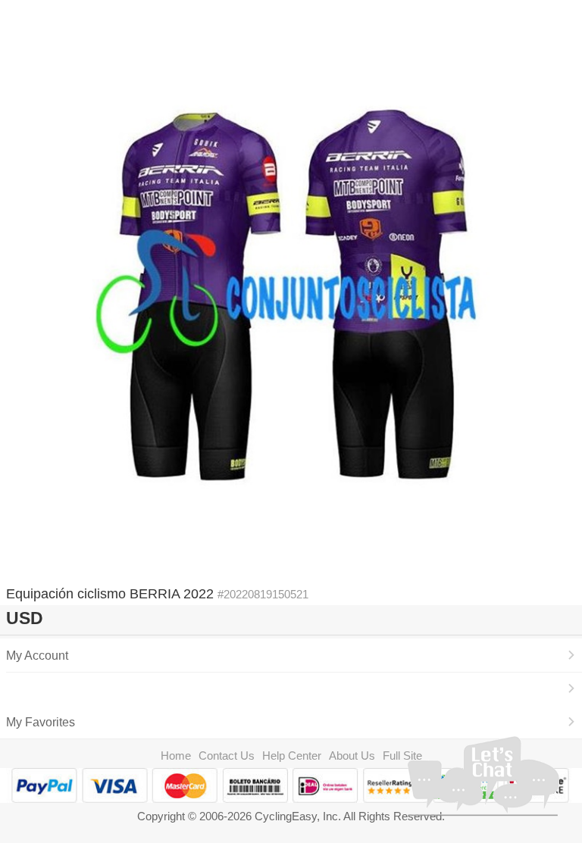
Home (176, 755)
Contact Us (227, 755)
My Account (37, 655)
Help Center (291, 755)
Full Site (402, 755)
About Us (352, 755)
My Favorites (40, 722)
